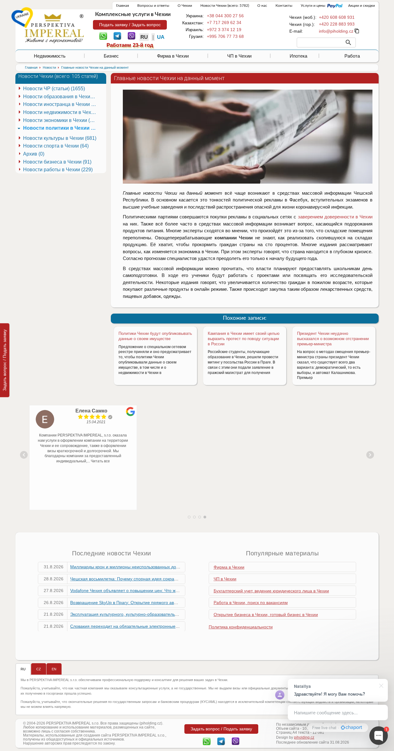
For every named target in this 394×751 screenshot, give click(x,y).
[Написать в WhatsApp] (103, 35)
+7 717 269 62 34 (224, 22)
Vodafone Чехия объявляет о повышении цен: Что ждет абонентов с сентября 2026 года (159, 590)
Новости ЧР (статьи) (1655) (54, 88)
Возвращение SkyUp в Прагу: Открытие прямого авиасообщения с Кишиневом (150, 602)
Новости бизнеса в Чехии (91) (57, 161)
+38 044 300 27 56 (225, 15)
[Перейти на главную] (54, 28)
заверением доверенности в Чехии (335, 216)
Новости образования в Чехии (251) (60, 96)
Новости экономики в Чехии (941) (60, 120)
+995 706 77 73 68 (225, 36)
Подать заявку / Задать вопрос (130, 24)
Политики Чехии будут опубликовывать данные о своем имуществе (155, 336)
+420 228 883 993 (337, 24)
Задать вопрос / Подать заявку (4, 360)
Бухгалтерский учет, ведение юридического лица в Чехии (271, 590)
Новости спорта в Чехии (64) (56, 145)
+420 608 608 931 (337, 17)
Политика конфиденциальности (241, 626)
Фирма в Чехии (173, 56)
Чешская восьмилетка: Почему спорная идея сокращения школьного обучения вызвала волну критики (174, 578)
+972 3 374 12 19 (224, 29)
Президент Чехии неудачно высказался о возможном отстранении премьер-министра (333, 338)
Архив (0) (33, 153)
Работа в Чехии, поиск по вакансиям (251, 602)
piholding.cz (304, 737)
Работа (352, 56)
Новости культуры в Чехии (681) (59, 138)
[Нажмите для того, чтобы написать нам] (336, 31)
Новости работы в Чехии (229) (58, 169)
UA (160, 37)
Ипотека (298, 56)
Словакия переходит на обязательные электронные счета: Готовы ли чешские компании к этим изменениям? (181, 626)
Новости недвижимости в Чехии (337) (60, 112)
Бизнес (111, 56)
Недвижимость (50, 56)
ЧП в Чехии (239, 56)
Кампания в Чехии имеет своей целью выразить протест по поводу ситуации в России (243, 338)
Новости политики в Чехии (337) (60, 128)
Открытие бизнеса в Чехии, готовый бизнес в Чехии (266, 614)
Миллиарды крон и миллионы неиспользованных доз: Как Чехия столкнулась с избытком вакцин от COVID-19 (181, 566)
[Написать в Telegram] (117, 35)
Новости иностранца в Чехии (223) (60, 104)
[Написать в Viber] (131, 35)
